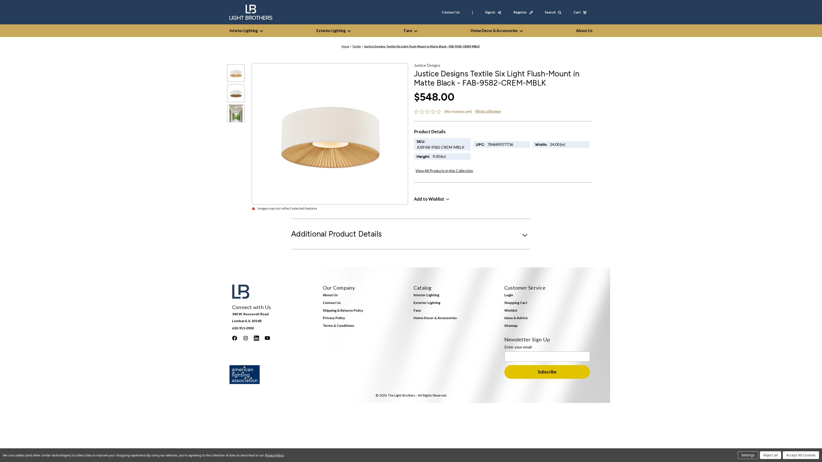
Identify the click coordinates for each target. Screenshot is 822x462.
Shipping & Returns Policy (343, 310)
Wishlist (510, 310)
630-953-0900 (243, 328)
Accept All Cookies (801, 455)
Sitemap (511, 325)
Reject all (770, 455)
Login (508, 295)
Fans (408, 30)
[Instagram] (245, 338)
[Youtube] (267, 338)
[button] (431, 199)
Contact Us (451, 12)
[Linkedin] (256, 338)
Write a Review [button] (488, 111)
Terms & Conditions (338, 325)
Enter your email (518, 347)
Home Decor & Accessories (494, 30)
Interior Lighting (243, 30)
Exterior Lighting (331, 30)
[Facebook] (234, 338)
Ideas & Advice (516, 318)
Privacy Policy (334, 318)
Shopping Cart (515, 303)
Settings (748, 455)
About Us (330, 295)
